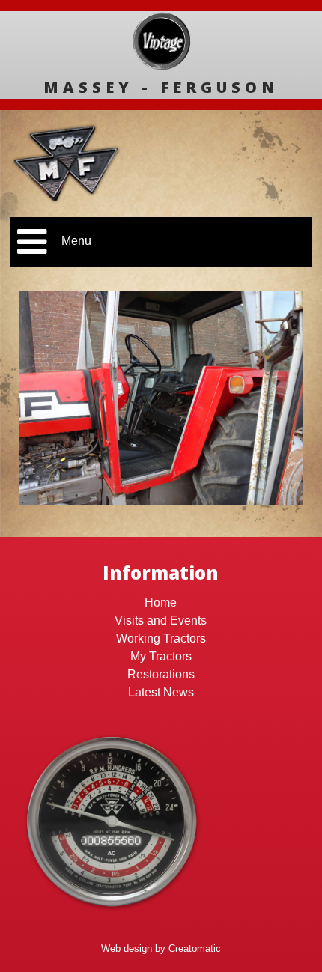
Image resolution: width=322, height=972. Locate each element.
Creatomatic (194, 948)
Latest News (161, 692)
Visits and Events (161, 620)
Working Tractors (161, 638)
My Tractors (161, 656)
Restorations (161, 674)
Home (161, 602)
